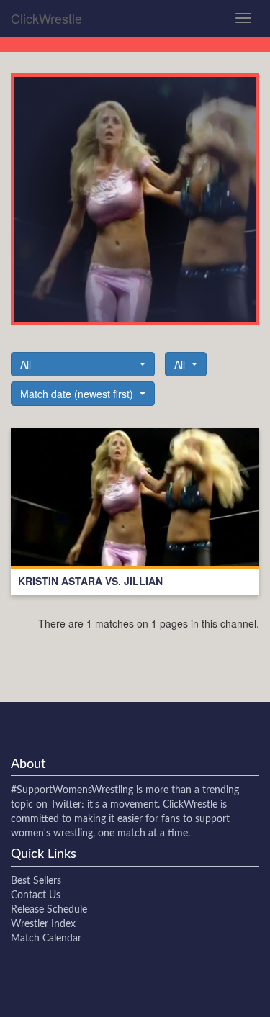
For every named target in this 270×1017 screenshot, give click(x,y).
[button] (83, 364)
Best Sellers (36, 881)
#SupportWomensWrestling (72, 790)
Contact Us (35, 895)
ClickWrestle (46, 18)
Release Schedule (49, 910)
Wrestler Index (43, 924)
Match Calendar (46, 939)
